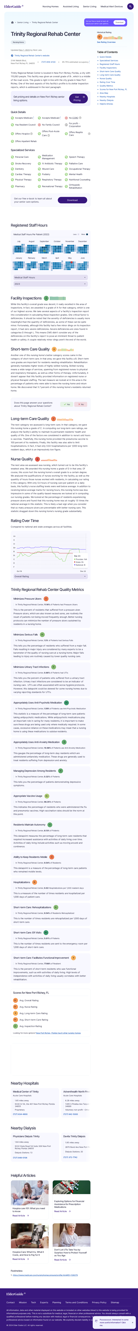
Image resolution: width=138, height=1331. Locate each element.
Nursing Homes (51, 6)
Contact (10, 1302)
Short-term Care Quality (110, 71)
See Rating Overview (106, 42)
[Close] (133, 1322)
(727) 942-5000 (70, 1114)
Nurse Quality (106, 78)
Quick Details (105, 57)
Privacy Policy (99, 1302)
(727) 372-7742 (70, 1157)
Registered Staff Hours (110, 64)
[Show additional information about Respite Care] (89, 133)
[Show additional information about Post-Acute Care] (48, 135)
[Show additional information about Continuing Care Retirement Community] (80, 118)
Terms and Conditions (76, 1302)
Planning (56, 1302)
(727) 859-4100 (48, 62)
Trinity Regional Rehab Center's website (32, 55)
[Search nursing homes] (130, 6)
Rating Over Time (107, 82)
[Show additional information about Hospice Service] (31, 133)
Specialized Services (109, 60)
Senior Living (89, 6)
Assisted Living (71, 6)
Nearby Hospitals (107, 96)
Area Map (104, 93)
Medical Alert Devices (112, 6)
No (82, 404)
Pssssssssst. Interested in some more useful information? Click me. (114, 1322)
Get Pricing (77, 98)
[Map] (50, 1059)
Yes (68, 404)
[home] (13, 6)
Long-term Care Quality (110, 75)
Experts (44, 1302)
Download (119, 22)
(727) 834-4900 (20, 1114)
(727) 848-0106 (20, 1158)
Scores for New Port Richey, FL (113, 89)
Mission (23, 1302)
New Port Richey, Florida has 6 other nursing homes (58, 1033)
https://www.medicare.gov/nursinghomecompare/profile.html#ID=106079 (45, 1275)
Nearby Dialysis (106, 100)
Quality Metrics (106, 86)
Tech (33, 1302)
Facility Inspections (108, 68)
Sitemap (115, 1302)
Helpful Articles (106, 104)
